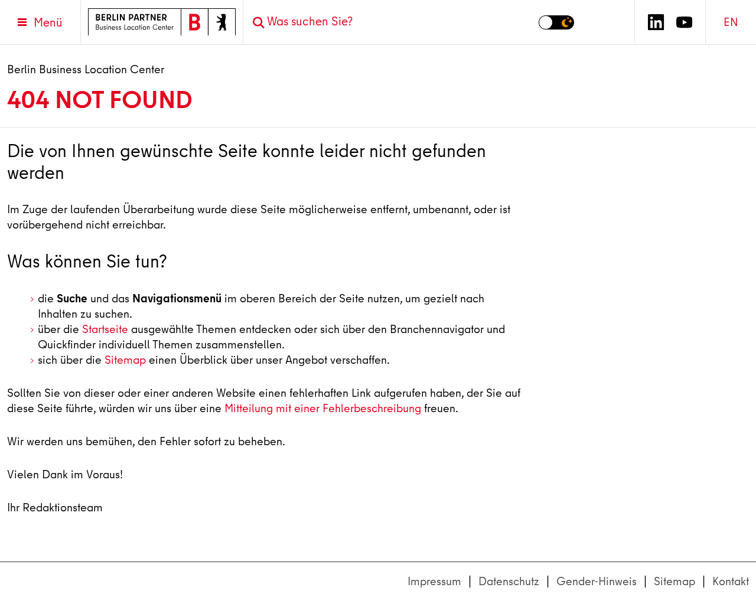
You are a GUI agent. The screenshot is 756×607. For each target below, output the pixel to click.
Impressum (434, 581)
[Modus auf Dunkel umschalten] (556, 22)
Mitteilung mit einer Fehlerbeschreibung (322, 408)
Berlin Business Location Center (85, 69)
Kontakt (730, 581)
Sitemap (125, 360)
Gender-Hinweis (596, 581)
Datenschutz (508, 581)
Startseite (105, 329)
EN (731, 22)
